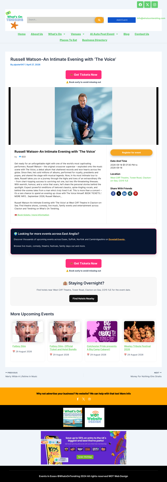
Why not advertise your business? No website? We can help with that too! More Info (83, 393)
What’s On (55, 34)
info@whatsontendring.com (151, 18)
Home (22, 34)
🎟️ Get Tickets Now (83, 74)
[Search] (99, 20)
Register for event (131, 152)
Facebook (113, 193)
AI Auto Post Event (102, 34)
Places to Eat (68, 40)
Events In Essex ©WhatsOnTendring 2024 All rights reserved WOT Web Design (83, 476)
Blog (126, 34)
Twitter (119, 193)
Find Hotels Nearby (83, 298)
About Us (37, 34)
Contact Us (142, 34)
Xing (130, 193)
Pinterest (135, 193)
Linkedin (124, 193)
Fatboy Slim (19, 346)
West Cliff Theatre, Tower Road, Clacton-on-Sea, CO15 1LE (130, 179)
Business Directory (94, 40)
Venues (76, 34)
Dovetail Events (117, 239)
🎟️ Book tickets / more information (31, 215)
